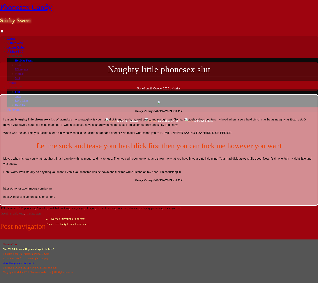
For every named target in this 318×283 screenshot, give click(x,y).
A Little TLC (15, 51)
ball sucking (62, 208)
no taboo (122, 208)
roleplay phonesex (151, 208)
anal (51, 208)
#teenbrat (6, 213)
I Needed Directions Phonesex (65, 218)
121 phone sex (9, 208)
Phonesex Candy (26, 7)
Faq (17, 91)
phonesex (133, 208)
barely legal (77, 208)
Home (11, 38)
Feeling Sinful (15, 47)
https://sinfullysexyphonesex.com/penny (29, 196)
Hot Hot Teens (24, 60)
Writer (177, 88)
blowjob (90, 208)
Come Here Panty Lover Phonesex (68, 224)
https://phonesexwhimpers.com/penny (28, 188)
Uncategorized (172, 208)
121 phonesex (27, 208)
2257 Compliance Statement (18, 263)
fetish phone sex (106, 208)
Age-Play (42, 208)
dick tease (18, 213)
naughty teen (33, 213)
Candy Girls (15, 42)
